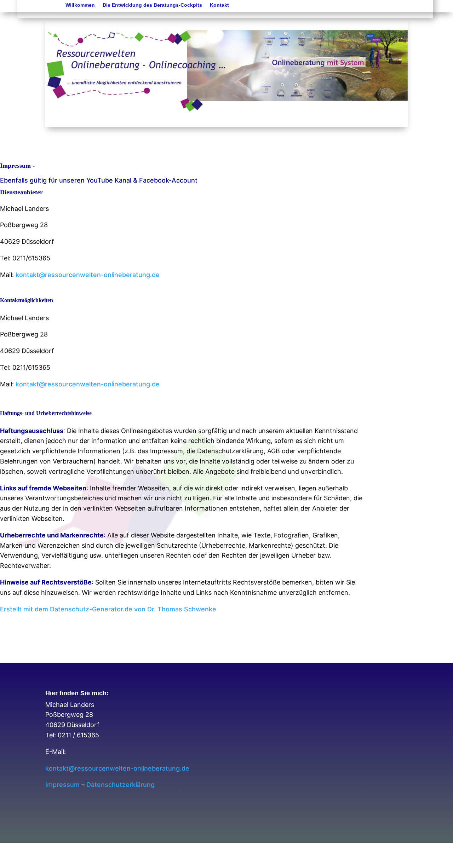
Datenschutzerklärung (120, 784)
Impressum (62, 784)
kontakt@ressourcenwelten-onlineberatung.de (88, 274)
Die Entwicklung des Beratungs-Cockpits (152, 5)
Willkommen (80, 5)
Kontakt (219, 5)
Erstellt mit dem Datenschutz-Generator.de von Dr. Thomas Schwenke (108, 609)
